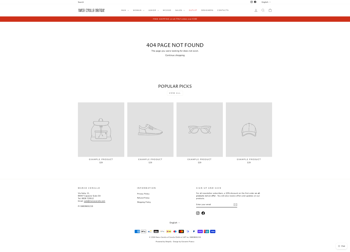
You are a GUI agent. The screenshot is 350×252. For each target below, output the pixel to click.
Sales (179, 10)
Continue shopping (175, 55)
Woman (137, 10)
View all (175, 93)
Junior (152, 10)
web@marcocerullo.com (94, 201)
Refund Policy (143, 198)
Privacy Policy (143, 193)
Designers (207, 10)
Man (124, 10)
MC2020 (167, 10)
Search (81, 2)
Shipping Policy (144, 202)
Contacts (223, 10)
